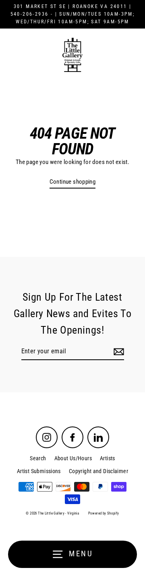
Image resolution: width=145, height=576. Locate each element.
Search (38, 458)
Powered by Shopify (103, 513)
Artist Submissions (39, 471)
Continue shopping (73, 181)
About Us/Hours (73, 458)
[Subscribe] (117, 352)
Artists (107, 458)
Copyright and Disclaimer (98, 471)
